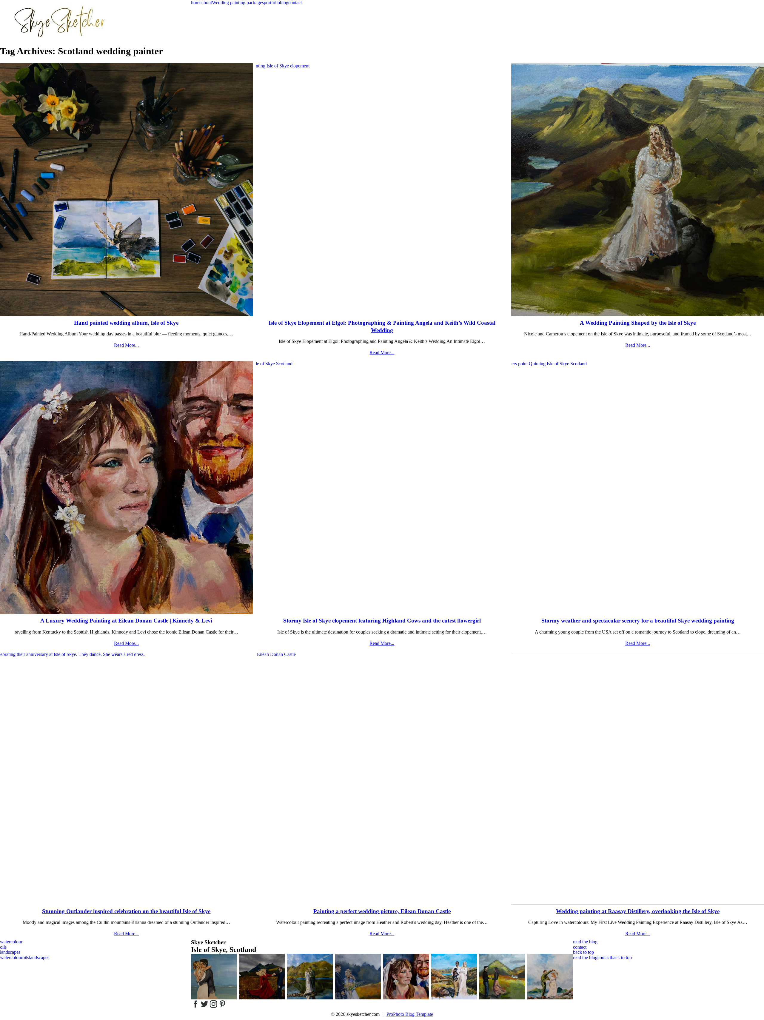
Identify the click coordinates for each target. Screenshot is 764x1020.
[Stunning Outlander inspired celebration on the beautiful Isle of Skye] (126, 778)
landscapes (10, 952)
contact (295, 2)
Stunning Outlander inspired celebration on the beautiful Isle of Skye (126, 911)
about (206, 2)
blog (284, 2)
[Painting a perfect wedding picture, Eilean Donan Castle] (382, 778)
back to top (583, 952)
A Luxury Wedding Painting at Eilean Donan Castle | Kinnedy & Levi (126, 620)
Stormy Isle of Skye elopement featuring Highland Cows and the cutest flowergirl (382, 620)
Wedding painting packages (238, 2)
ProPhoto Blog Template (409, 1014)
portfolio (272, 2)
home (196, 2)
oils (3, 947)
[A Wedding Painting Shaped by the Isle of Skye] (637, 189)
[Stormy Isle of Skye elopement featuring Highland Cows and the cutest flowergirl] (382, 487)
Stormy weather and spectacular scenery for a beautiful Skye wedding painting (637, 620)
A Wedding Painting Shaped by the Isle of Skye (638, 323)
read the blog (585, 941)
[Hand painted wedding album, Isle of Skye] (126, 189)
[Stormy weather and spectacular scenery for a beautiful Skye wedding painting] (637, 487)
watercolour (11, 941)
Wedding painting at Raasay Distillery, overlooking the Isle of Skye (638, 911)
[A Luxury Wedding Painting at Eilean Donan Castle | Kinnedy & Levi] (126, 487)
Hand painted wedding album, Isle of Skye (126, 323)
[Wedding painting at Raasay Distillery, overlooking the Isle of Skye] (637, 778)
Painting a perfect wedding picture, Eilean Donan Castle (382, 911)
